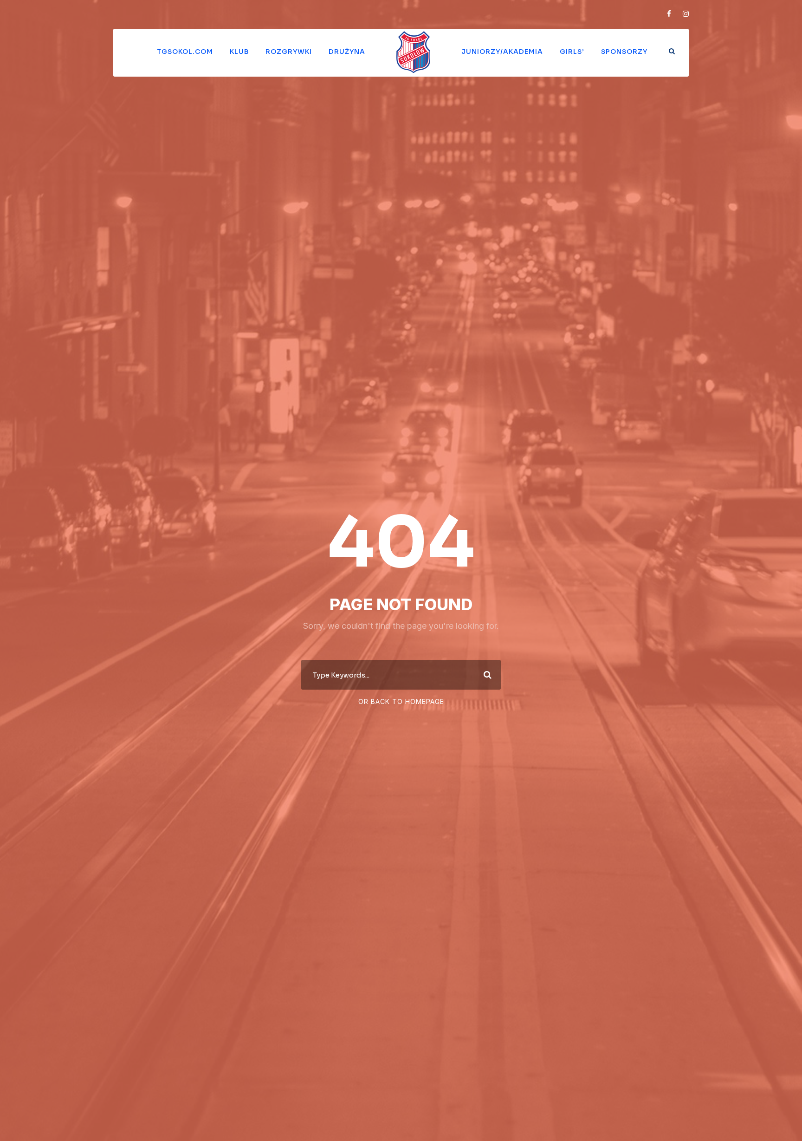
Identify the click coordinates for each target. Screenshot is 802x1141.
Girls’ (572, 51)
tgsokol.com (185, 51)
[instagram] (686, 13)
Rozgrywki (288, 51)
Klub (239, 51)
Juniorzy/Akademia (502, 51)
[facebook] (669, 13)
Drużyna (347, 51)
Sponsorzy (624, 51)
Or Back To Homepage (401, 701)
